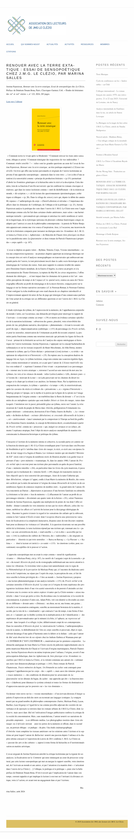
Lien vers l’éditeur (14, 101)
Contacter (100, 304)
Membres (104, 44)
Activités (69, 44)
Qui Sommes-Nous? (30, 44)
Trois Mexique (102, 74)
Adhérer (99, 300)
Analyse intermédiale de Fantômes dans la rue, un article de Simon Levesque (110, 112)
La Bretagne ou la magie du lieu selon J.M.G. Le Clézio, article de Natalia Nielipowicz (111, 127)
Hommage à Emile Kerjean (107, 234)
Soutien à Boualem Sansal (107, 154)
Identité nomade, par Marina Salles (110, 217)
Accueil (10, 44)
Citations (11, 52)
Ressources (87, 44)
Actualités (52, 44)
